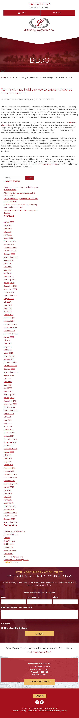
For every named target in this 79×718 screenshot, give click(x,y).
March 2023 (8, 353)
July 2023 (7, 340)
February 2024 (10, 318)
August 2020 (9, 452)
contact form (45, 585)
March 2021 (8, 429)
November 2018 (10, 516)
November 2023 (10, 327)
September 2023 (10, 334)
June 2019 (8, 493)
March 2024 (8, 314)
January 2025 (9, 283)
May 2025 (7, 270)
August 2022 (9, 375)
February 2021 (10, 433)
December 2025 (10, 247)
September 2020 (10, 449)
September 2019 (10, 484)
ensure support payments (46, 164)
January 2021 (9, 436)
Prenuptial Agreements (13, 557)
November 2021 (10, 404)
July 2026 (7, 225)
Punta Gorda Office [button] (39, 681)
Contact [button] (57, 13)
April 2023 (8, 350)
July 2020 (7, 455)
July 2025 (7, 263)
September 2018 (10, 522)
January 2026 (9, 244)
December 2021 (10, 401)
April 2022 (8, 388)
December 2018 (10, 512)
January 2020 (9, 471)
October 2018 (9, 519)
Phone (56, 597)
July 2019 (7, 490)
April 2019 (8, 500)
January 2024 (9, 321)
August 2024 (9, 299)
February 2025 (10, 279)
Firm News (8, 553)
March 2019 (8, 503)
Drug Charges (9, 541)
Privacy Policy (32, 711)
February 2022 (10, 394)
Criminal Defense (11, 534)
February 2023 (10, 356)
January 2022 (9, 397)
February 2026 (10, 241)
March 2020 (8, 465)
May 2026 (7, 231)
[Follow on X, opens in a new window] (42, 702)
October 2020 (9, 445)
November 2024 (10, 289)
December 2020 (10, 439)
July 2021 (7, 417)
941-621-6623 (39, 4)
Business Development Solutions (48, 711)
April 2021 (8, 426)
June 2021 (8, 420)
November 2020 (10, 442)
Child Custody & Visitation (14, 531)
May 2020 (7, 461)
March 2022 (8, 391)
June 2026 (8, 228)
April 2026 (8, 235)
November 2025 (10, 251)
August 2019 (9, 487)
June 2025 (8, 267)
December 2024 (10, 286)
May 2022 (7, 385)
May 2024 (7, 308)
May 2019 (7, 496)
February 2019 (10, 506)
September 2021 (10, 410)
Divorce (50, 99)
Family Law (8, 547)
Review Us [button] (40, 696)
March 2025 (8, 276)
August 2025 (9, 260)
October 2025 (9, 254)
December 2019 (10, 474)
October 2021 (9, 407)
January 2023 (9, 359)
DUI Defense (9, 544)
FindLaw (63, 711)
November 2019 (10, 477)
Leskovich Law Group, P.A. (22, 99)
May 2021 (7, 423)
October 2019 (9, 481)
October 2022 (9, 369)
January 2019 (9, 509)
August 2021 (9, 413)
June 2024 (8, 305)
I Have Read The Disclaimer (16, 628)
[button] (21, 12)
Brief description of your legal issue (16, 607)
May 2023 (7, 346)
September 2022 (10, 372)
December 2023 (10, 324)
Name (3, 597)
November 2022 (10, 366)
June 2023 (8, 343)
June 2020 (8, 458)
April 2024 (8, 311)
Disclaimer (5, 623)
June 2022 (8, 382)
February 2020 (10, 468)
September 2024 (10, 295)
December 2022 (10, 362)
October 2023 (9, 330)
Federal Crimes (10, 550)
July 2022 (7, 378)
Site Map (23, 711)
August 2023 (9, 337)
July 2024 (7, 302)
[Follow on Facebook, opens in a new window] (37, 702)
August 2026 (9, 222)
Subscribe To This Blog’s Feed (16, 560)
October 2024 (9, 292)
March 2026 (8, 238)
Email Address (33, 597)
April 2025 (8, 273)
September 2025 (10, 257)
